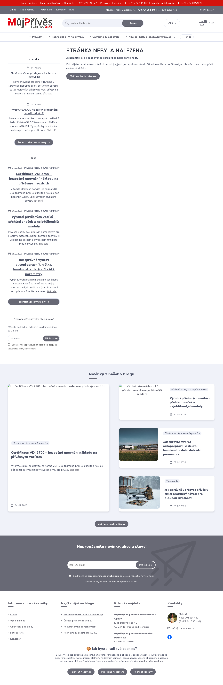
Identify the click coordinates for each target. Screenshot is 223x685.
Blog (71, 9)
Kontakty (60, 9)
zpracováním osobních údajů (39, 344)
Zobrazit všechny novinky (32, 142)
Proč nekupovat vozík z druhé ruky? (83, 614)
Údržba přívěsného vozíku (78, 620)
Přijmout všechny (143, 671)
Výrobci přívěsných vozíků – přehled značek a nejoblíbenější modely (33, 222)
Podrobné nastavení (112, 671)
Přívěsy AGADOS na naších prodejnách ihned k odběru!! (34, 111)
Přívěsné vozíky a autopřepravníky (41, 167)
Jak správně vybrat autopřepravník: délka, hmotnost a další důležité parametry (34, 267)
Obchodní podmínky (21, 626)
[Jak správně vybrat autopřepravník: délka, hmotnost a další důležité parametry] (138, 444)
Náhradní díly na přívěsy (67, 37)
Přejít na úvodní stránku (83, 76)
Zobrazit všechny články (31, 301)
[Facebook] (170, 637)
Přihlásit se (51, 338)
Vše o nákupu (27, 9)
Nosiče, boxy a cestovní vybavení (150, 37)
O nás (13, 9)
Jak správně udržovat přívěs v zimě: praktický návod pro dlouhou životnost (186, 494)
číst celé (47, 93)
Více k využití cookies (151, 661)
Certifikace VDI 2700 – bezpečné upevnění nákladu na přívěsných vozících (33, 179)
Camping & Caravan (105, 37)
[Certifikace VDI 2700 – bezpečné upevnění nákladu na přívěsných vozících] (58, 411)
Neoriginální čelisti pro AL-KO (80, 632)
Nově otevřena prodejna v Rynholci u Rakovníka (33, 75)
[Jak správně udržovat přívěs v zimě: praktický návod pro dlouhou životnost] (139, 492)
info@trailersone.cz (183, 628)
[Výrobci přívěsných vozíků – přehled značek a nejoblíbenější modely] (142, 400)
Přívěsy (37, 37)
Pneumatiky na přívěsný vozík (80, 626)
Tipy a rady (172, 481)
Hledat (132, 23)
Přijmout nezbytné (81, 671)
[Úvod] (32, 23)
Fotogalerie (46, 9)
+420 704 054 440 (145, 9)
